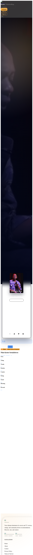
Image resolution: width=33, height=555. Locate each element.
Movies (3, 4)
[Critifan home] (16, 2)
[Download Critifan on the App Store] (9, 534)
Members (8, 4)
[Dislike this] (19, 334)
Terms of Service (8, 554)
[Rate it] (23, 334)
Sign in (4, 11)
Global (10, 346)
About (6, 546)
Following (4, 346)
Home (7, 296)
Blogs (12, 4)
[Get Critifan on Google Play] (20, 534)
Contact (6, 548)
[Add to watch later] (10, 334)
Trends (4, 9)
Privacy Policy (8, 551)
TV (5, 4)
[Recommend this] (14, 334)
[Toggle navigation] (2, 16)
